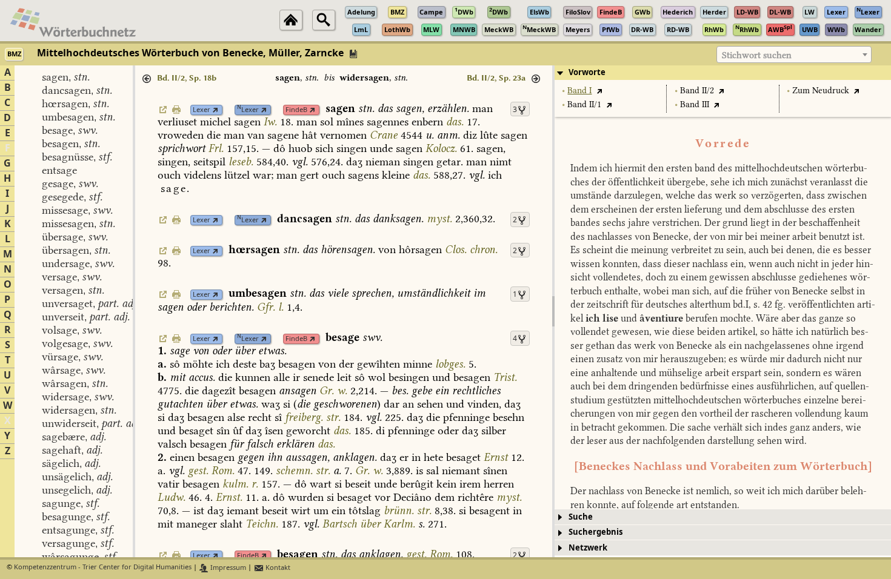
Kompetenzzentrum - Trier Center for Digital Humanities (103, 567)
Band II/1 (584, 104)
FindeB (296, 109)
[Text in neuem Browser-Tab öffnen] (599, 90)
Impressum (227, 567)
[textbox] (794, 55)
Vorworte (587, 72)
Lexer (201, 109)
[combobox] (794, 54)
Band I (579, 90)
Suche (581, 517)
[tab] (723, 72)
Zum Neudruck (820, 90)
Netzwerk (588, 548)
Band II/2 (697, 90)
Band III (694, 104)
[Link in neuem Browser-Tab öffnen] (215, 109)
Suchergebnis (595, 532)
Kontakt (277, 567)
